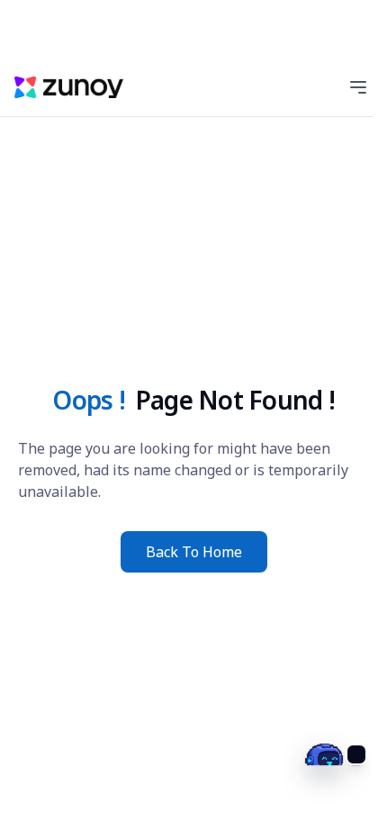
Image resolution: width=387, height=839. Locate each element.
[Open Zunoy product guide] (329, 781)
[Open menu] (358, 87)
